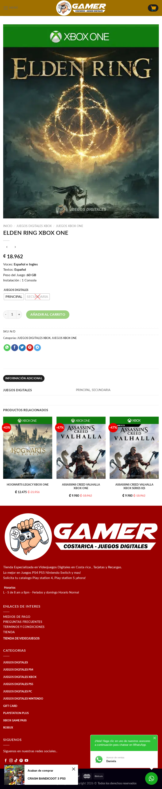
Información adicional (23, 378)
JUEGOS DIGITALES (16, 290)
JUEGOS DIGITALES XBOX (34, 226)
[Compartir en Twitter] (22, 347)
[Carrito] (153, 8)
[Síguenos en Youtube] (26, 761)
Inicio (7, 226)
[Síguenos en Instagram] (11, 761)
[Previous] (3, 460)
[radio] (14, 297)
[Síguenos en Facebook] (5, 761)
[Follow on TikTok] (16, 761)
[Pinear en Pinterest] (29, 347)
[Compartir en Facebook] (14, 347)
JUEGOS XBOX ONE (69, 226)
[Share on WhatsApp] (7, 347)
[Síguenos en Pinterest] (21, 761)
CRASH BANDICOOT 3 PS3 (47, 778)
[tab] (24, 378)
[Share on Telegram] (37, 347)
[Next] (158, 460)
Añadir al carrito (47, 314)
